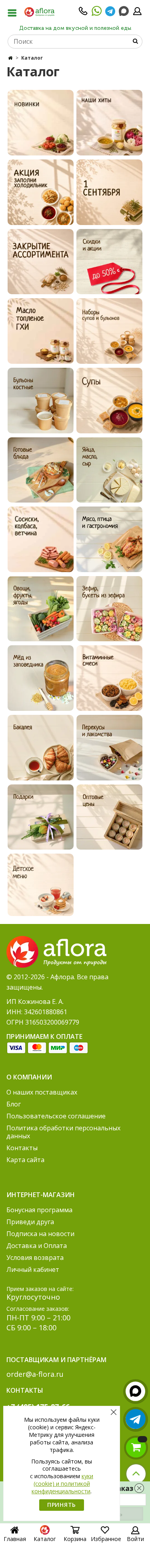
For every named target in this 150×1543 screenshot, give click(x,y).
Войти (135, 1539)
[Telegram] (110, 13)
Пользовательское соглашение (56, 1116)
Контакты (22, 1148)
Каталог (45, 1539)
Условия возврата (35, 1258)
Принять (61, 1504)
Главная (15, 1539)
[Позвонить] (83, 13)
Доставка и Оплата (36, 1246)
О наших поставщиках (41, 1092)
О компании (29, 1077)
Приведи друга (30, 1222)
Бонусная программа (39, 1210)
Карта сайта (25, 1160)
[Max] (124, 11)
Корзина (75, 1539)
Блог (13, 1104)
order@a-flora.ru (35, 1374)
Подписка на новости (40, 1234)
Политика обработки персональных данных (63, 1132)
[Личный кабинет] (137, 13)
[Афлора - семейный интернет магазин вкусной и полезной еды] (39, 11)
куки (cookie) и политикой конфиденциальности (62, 1483)
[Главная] (10, 57)
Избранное (106, 1539)
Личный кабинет (32, 1269)
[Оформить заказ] (136, 1448)
